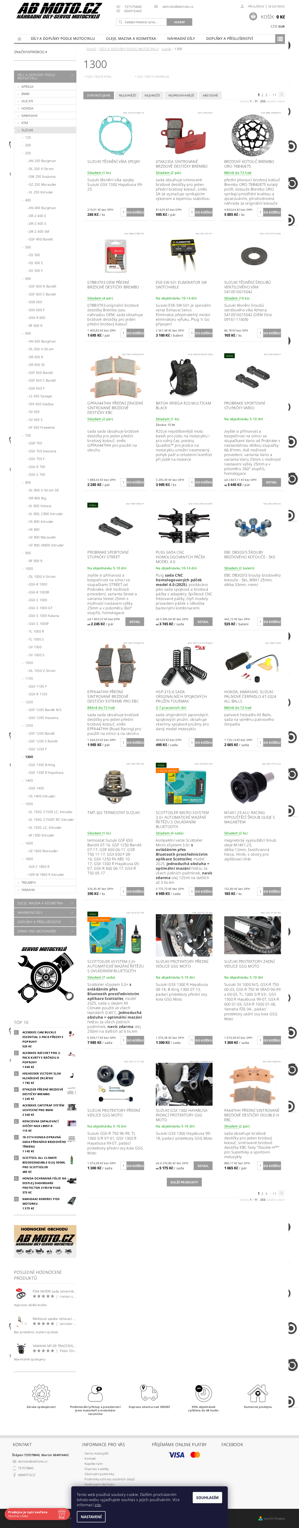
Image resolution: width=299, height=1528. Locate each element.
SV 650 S (36, 419)
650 (28, 333)
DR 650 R (36, 357)
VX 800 (34, 529)
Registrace (276, 6)
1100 (29, 678)
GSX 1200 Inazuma (43, 717)
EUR (281, 26)
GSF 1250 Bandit (42, 733)
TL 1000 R (36, 631)
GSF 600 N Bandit (42, 286)
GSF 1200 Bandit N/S (45, 709)
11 (275, 95)
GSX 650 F (37, 388)
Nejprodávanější (181, 95)
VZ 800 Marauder (42, 537)
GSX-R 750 (37, 466)
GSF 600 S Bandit (42, 294)
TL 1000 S (36, 639)
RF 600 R (36, 325)
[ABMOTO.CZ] (59, 10)
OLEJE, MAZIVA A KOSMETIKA (131, 38)
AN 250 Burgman (42, 160)
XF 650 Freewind (42, 427)
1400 (29, 780)
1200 (29, 702)
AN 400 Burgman (42, 208)
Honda (27, 108)
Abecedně (210, 95)
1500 (29, 804)
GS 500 (34, 255)
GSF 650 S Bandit (42, 380)
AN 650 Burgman (42, 341)
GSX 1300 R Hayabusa (46, 772)
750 (28, 435)
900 (28, 553)
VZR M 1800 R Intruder (46, 874)
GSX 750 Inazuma (43, 451)
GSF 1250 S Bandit (43, 741)
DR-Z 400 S (37, 223)
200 (28, 145)
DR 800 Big (37, 498)
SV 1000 (35, 647)
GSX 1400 (36, 788)
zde (98, 1504)
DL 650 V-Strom (41, 349)
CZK (274, 26)
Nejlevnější (127, 95)
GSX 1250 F (38, 749)
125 (28, 137)
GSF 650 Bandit (41, 372)
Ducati (27, 101)
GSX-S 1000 (38, 600)
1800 (29, 859)
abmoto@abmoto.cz (32, 1461)
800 (28, 482)
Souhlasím (207, 1497)
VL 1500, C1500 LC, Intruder (51, 812)
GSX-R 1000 (38, 584)
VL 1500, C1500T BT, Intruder (51, 819)
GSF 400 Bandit (41, 239)
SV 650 (34, 411)
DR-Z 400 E (37, 216)
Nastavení (91, 1516)
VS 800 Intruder (41, 521)
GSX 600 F (37, 310)
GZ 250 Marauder (43, 184)
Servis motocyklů (97, 1453)
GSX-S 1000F (39, 623)
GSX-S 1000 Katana (44, 615)
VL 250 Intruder (41, 192)
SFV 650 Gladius (41, 404)
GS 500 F (36, 270)
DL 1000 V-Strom (42, 576)
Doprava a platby (97, 1469)
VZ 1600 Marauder (43, 851)
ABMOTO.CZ (26, 1475)
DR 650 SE (37, 364)
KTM (24, 123)
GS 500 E (36, 263)
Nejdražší (152, 95)
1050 (29, 662)
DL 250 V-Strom (41, 168)
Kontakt (90, 1458)
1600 (29, 843)
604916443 (133, 11)
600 (28, 278)
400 (28, 200)
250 (28, 153)
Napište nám (94, 1464)
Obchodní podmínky (99, 1474)
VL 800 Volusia (40, 506)
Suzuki (27, 130)
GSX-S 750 (37, 474)
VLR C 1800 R (39, 866)
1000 (29, 568)
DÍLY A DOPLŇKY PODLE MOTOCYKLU (63, 38)
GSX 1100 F (38, 686)
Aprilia (27, 86)
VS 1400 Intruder (42, 796)
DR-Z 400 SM (39, 231)
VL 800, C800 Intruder (46, 514)
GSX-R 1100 (38, 694)
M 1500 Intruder (42, 835)
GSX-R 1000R (39, 592)
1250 (29, 725)
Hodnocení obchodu (99, 1484)
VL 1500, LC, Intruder (45, 827)
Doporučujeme (98, 95)
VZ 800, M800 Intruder (46, 545)
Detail (271, 482)
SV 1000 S (37, 655)
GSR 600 (35, 302)
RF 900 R (36, 561)
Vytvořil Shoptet (274, 1519)
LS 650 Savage (40, 396)
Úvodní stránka (19, 38)
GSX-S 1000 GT (40, 608)
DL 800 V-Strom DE (44, 490)
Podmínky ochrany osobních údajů (110, 1479)
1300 (29, 757)
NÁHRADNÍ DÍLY (181, 38)
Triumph (28, 882)
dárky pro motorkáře (37, 931)
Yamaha (28, 889)
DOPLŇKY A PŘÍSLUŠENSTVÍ (229, 38)
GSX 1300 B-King (42, 764)
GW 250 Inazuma (42, 176)
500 (28, 247)
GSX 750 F (37, 459)
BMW (25, 94)
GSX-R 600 (37, 317)
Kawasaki (29, 115)
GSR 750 (35, 443)
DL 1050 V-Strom (42, 670)
